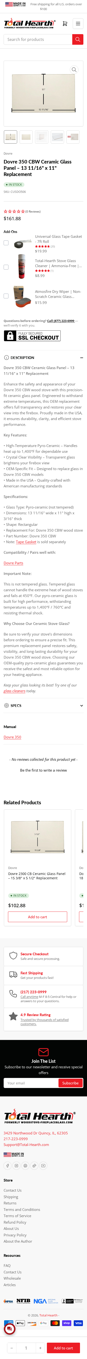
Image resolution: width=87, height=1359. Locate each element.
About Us (11, 1228)
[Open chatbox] (9, 1329)
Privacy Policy (15, 1235)
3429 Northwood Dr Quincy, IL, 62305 (36, 1133)
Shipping (11, 1196)
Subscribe (70, 1083)
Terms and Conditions (22, 1209)
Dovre (8, 153)
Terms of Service (17, 1215)
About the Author (18, 1241)
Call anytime (29, 996)
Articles (10, 1284)
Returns (10, 1203)
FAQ (7, 1265)
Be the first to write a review (43, 770)
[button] (43, 212)
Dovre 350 (12, 737)
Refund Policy (15, 1222)
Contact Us (13, 1190)
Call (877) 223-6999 (61, 321)
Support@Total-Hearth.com (26, 1144)
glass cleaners (14, 690)
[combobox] (43, 39)
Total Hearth (48, 1315)
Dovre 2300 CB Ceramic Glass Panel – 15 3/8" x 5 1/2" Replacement (36, 875)
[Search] (77, 39)
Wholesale (12, 1278)
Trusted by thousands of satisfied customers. (45, 1022)
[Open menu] (78, 23)
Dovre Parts (13, 562)
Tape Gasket (26, 541)
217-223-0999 (16, 1138)
